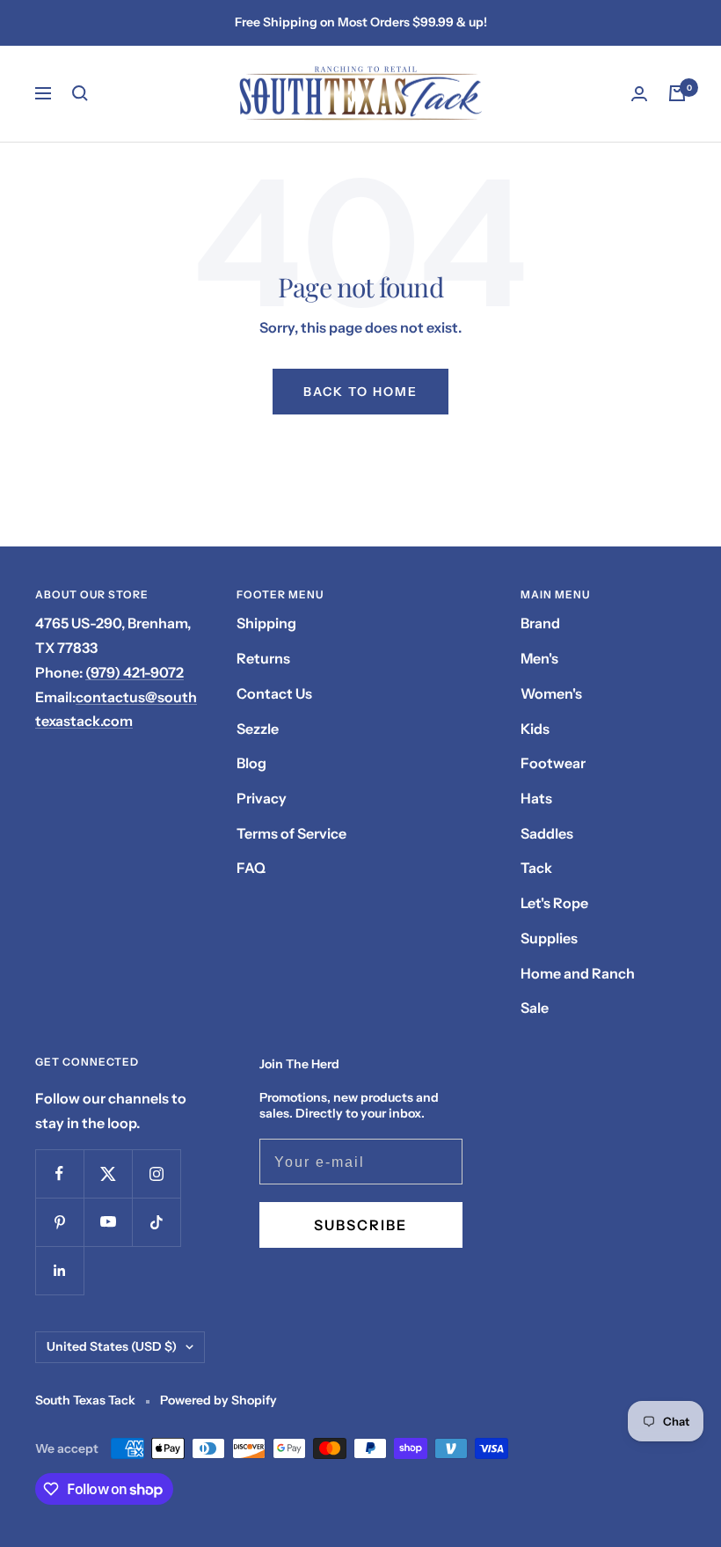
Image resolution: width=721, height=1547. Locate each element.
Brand (540, 623)
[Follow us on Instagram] (156, 1173)
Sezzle (258, 728)
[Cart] (677, 93)
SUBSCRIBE (360, 1225)
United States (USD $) (112, 1346)
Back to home (360, 392)
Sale (535, 1007)
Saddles (547, 833)
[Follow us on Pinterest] (59, 1222)
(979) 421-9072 (134, 672)
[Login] (639, 93)
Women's (551, 693)
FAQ (251, 867)
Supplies (549, 938)
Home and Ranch (578, 973)
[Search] (80, 93)
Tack (536, 867)
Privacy (262, 798)
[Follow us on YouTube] (108, 1222)
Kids (535, 728)
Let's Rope (554, 903)
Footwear (553, 763)
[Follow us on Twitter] (108, 1173)
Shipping (266, 623)
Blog (251, 763)
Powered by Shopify (218, 1400)
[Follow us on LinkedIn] (59, 1270)
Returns (263, 658)
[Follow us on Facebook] (59, 1173)
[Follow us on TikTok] (156, 1222)
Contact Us (274, 693)
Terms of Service (291, 833)
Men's (539, 658)
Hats (536, 798)
